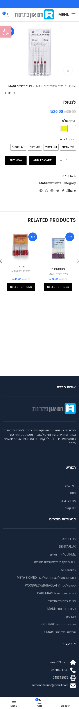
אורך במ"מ (68, 121)
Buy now (15, 160)
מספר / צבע (67, 139)
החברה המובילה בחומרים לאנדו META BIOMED (46, 577)
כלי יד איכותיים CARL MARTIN (56, 593)
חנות (73, 493)
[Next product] (5, 93)
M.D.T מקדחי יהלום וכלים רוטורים (55, 562)
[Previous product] (14, 93)
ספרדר (21, 266)
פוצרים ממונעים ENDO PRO (58, 624)
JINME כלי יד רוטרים (63, 554)
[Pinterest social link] (52, 191)
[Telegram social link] (41, 191)
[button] (5, 32)
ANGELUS (69, 539)
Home (71, 86)
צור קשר (70, 508)
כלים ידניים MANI (20, 86)
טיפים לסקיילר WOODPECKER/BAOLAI (50, 585)
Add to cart (42, 160)
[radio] (72, 128)
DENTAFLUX (67, 546)
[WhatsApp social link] (46, 191)
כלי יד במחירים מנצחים (62, 601)
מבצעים (71, 616)
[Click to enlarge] (68, 70)
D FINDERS (58, 269)
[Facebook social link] (63, 191)
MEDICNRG (68, 570)
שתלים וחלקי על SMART (60, 632)
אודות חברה (68, 501)
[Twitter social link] (58, 191)
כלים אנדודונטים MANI (49, 86)
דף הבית (70, 486)
